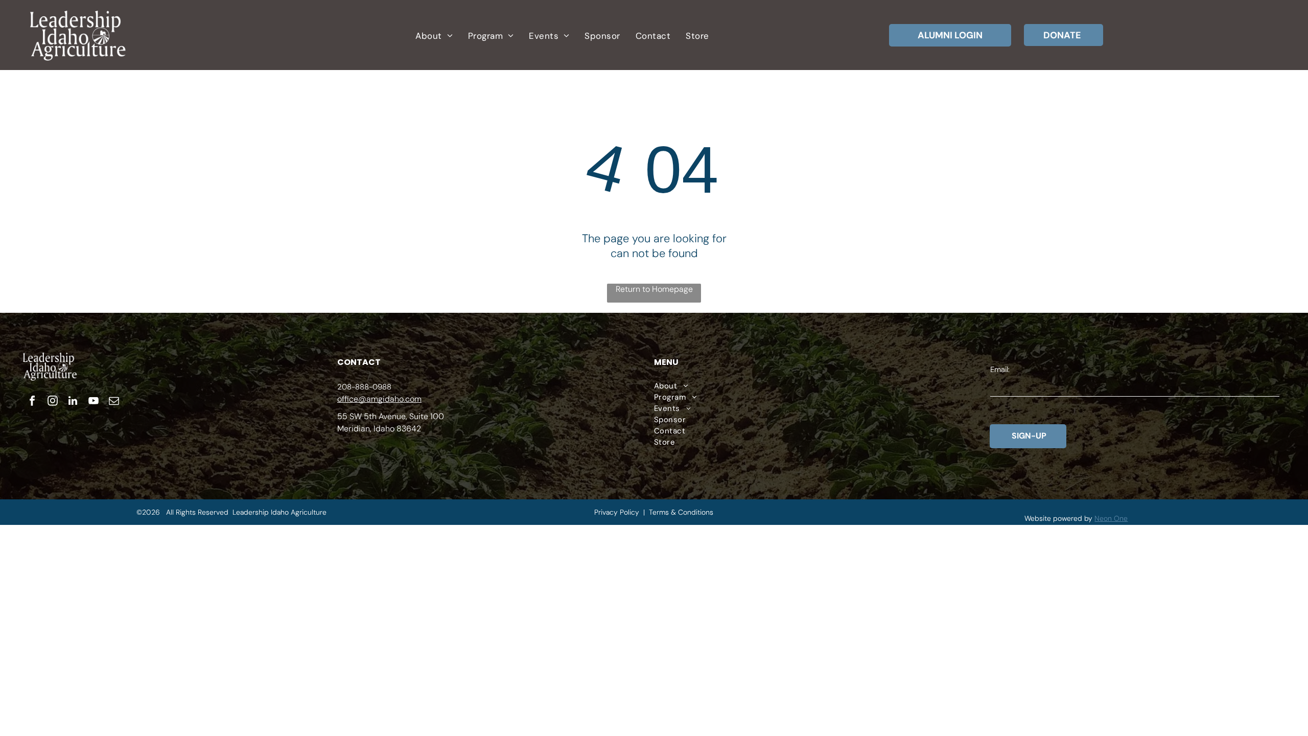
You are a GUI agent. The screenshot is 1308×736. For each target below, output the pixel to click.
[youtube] (93, 402)
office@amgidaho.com (379, 399)
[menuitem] (434, 35)
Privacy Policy (616, 512)
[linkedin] (73, 402)
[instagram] (52, 402)
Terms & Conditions (681, 512)
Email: (1000, 369)
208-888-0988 (364, 387)
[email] (114, 402)
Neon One (1111, 518)
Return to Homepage (654, 289)
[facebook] (32, 402)
